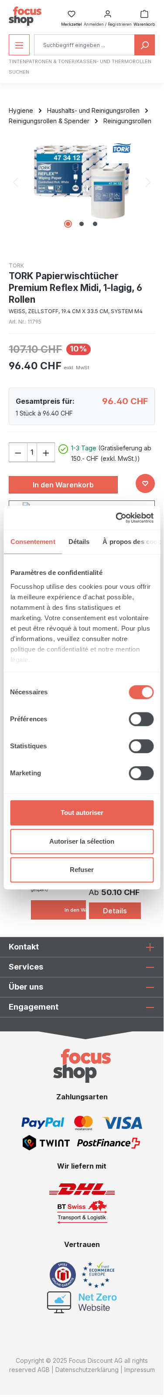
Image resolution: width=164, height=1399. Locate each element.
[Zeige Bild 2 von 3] (81, 224)
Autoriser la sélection (81, 841)
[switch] (141, 719)
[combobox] (84, 44)
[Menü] (19, 44)
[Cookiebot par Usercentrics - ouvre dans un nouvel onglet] (116, 518)
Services (26, 966)
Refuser (82, 869)
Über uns (26, 986)
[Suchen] (144, 44)
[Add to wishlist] (145, 483)
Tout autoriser (82, 812)
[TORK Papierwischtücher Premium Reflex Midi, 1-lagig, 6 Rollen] (82, 182)
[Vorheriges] (15, 182)
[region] (82, 182)
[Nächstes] (148, 182)
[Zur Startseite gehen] (25, 16)
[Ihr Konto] (107, 11)
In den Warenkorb (63, 484)
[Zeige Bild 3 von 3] (95, 224)
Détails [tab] (78, 541)
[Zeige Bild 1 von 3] (68, 224)
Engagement (33, 1006)
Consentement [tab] (32, 541)
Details (115, 910)
